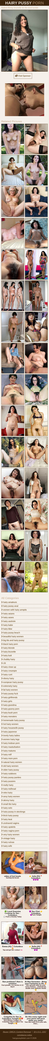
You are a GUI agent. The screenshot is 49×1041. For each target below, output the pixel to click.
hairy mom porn (10, 758)
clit (4, 663)
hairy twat (7, 819)
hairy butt (7, 655)
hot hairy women (10, 724)
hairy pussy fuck (10, 694)
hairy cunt (7, 674)
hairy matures (9, 751)
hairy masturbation (11, 747)
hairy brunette (9, 652)
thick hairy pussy (11, 815)
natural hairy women (12, 762)
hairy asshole (9, 621)
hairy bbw (7, 629)
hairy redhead (9, 789)
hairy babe (8, 625)
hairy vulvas (8, 842)
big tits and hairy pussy (13, 640)
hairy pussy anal (10, 606)
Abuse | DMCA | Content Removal (17, 1032)
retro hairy (7, 793)
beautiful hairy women (13, 636)
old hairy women (10, 766)
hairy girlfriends (10, 697)
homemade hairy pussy (14, 720)
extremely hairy (10, 686)
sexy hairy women (11, 796)
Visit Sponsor (24, 76)
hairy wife (7, 846)
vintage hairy (9, 838)
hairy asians (8, 614)
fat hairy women (10, 690)
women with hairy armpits (15, 610)
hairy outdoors (9, 774)
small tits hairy (9, 804)
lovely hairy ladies (11, 735)
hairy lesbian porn (11, 743)
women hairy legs (11, 739)
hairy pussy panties (12, 777)
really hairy (8, 785)
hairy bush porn (10, 713)
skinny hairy (8, 800)
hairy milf (7, 754)
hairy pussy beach (11, 633)
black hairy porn (10, 644)
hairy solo (7, 808)
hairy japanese (10, 732)
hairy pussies (9, 781)
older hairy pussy (11, 770)
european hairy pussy (13, 682)
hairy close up (9, 667)
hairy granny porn (11, 709)
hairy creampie (10, 671)
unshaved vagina (11, 823)
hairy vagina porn (11, 831)
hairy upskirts (9, 827)
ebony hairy (8, 678)
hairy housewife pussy (13, 728)
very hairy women (11, 834)
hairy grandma (9, 705)
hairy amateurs (10, 602)
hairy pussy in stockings (14, 812)
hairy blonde (9, 648)
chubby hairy (9, 659)
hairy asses (8, 617)
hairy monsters (10, 716)
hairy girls (7, 701)
